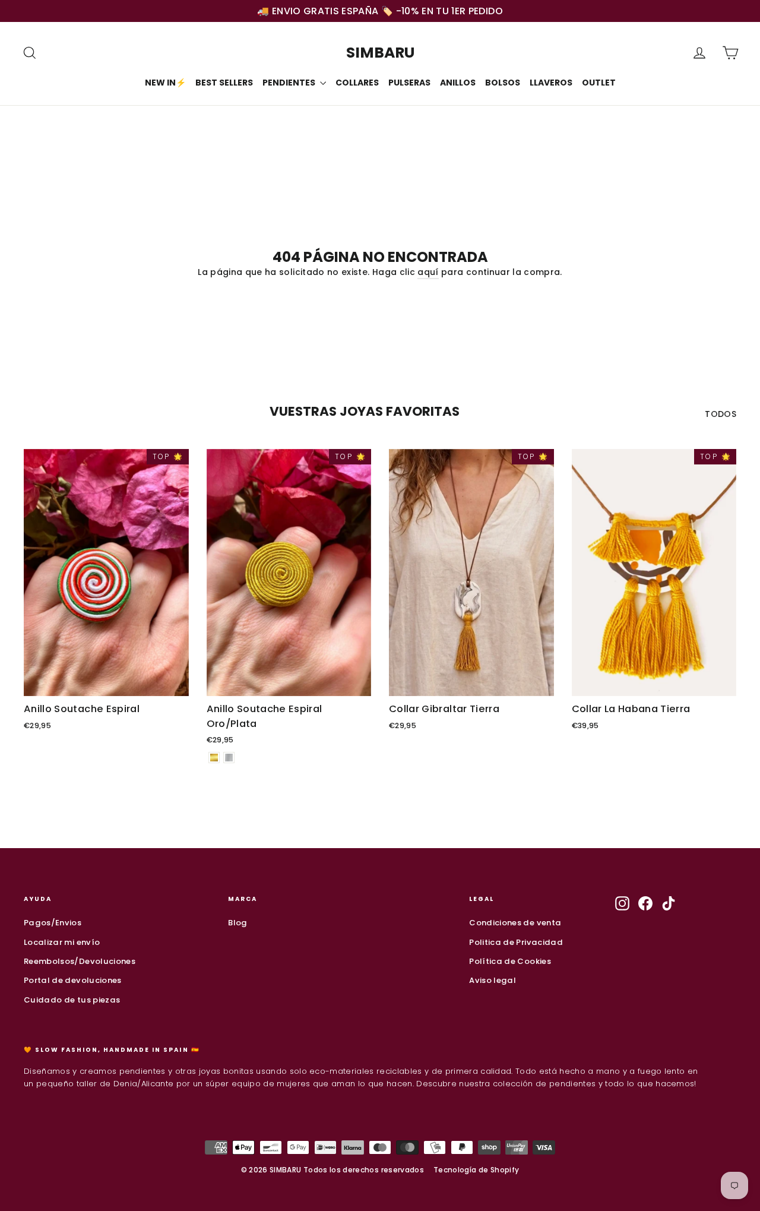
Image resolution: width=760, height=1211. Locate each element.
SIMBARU (380, 52)
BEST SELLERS (224, 82)
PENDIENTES (289, 82)
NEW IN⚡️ (165, 82)
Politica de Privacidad (516, 942)
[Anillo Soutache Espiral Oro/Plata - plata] (229, 757)
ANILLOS (458, 82)
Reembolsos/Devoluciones (79, 961)
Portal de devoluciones (73, 980)
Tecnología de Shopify (476, 1170)
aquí (427, 272)
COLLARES (357, 82)
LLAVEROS (551, 82)
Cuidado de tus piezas (72, 1000)
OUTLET (599, 82)
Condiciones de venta (515, 922)
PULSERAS (409, 82)
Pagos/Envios (52, 922)
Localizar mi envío (62, 942)
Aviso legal (492, 980)
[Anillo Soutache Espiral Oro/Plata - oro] (214, 757)
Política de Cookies (510, 961)
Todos (720, 414)
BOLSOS (502, 82)
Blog (237, 922)
